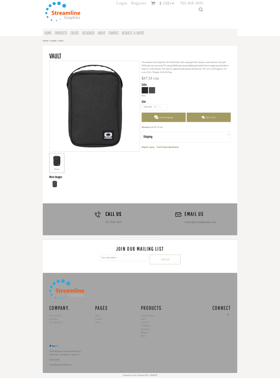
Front (56, 169)
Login (122, 3)
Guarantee (53, 319)
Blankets (144, 332)
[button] (168, 3)
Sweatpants (145, 329)
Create (53, 41)
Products (98, 319)
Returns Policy (55, 315)
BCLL (143, 336)
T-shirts (144, 322)
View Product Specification (168, 147)
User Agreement (56, 322)
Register (139, 3)
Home (45, 41)
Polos (143, 319)
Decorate (145, 127)
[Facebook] (228, 315)
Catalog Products (148, 315)
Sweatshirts (146, 325)
